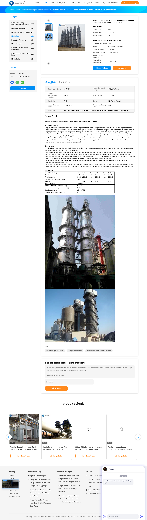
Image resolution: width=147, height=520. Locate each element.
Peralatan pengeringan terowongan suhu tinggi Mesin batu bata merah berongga (120, 449)
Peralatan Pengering (22, 40)
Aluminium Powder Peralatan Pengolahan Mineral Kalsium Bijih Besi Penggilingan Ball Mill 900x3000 (69, 479)
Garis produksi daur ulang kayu (22, 54)
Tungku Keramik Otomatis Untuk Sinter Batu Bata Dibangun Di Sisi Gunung (23, 449)
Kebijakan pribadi (14, 497)
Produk (11, 479)
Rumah (11, 476)
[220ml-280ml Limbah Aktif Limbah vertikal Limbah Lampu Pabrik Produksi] (89, 429)
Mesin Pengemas (22, 44)
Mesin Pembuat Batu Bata (22, 32)
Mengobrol (22, 88)
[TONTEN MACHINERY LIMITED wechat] (22, 82)
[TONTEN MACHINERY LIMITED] (17, 3)
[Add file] (104, 516)
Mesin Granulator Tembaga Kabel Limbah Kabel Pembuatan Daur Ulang (41, 503)
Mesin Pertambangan (22, 28)
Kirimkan (56, 388)
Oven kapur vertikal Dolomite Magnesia (99, 350)
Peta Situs (12, 491)
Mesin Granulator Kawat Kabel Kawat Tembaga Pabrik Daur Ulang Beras (40, 493)
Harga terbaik (102, 68)
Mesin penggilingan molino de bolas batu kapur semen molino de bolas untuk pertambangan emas (69, 499)
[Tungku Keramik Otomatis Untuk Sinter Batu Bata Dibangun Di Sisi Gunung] (24, 429)
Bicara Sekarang (130, 3)
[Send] (141, 516)
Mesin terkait (22, 59)
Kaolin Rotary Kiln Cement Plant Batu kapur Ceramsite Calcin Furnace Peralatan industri (55, 449)
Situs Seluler (13, 494)
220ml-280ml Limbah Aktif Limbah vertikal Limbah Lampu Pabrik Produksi (89, 449)
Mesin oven (22, 36)
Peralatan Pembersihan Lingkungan (22, 48)
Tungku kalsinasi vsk (75, 350)
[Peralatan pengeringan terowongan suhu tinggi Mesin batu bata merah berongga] (122, 429)
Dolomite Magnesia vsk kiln (54, 350)
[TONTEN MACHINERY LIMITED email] (12, 82)
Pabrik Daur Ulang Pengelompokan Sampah (22, 23)
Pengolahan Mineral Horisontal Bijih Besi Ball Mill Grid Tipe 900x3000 (69, 489)
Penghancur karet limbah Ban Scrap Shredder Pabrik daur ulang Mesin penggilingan (40, 483)
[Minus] (141, 469)
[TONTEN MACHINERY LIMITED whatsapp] (17, 82)
